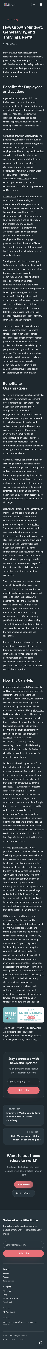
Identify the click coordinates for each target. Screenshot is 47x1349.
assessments (19, 691)
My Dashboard (9, 1312)
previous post (15, 52)
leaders (35, 524)
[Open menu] (41, 4)
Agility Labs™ (37, 710)
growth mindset (13, 98)
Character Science (10, 1298)
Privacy (5, 1339)
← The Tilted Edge (11, 20)
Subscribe (23, 1090)
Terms (13, 1339)
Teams (6, 1277)
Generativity (9, 196)
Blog (5, 1294)
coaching (23, 512)
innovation (12, 190)
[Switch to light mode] (34, 4)
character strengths (13, 982)
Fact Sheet (7, 1302)
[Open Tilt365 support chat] (40, 1342)
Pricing (6, 1273)
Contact (21, 1339)
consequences (25, 1031)
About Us (7, 1291)
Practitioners (8, 1281)
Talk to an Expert (23, 1193)
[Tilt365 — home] (9, 4)
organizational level (18, 847)
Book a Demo (24, 1184)
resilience (24, 178)
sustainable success (16, 273)
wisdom (7, 231)
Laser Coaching (10, 817)
